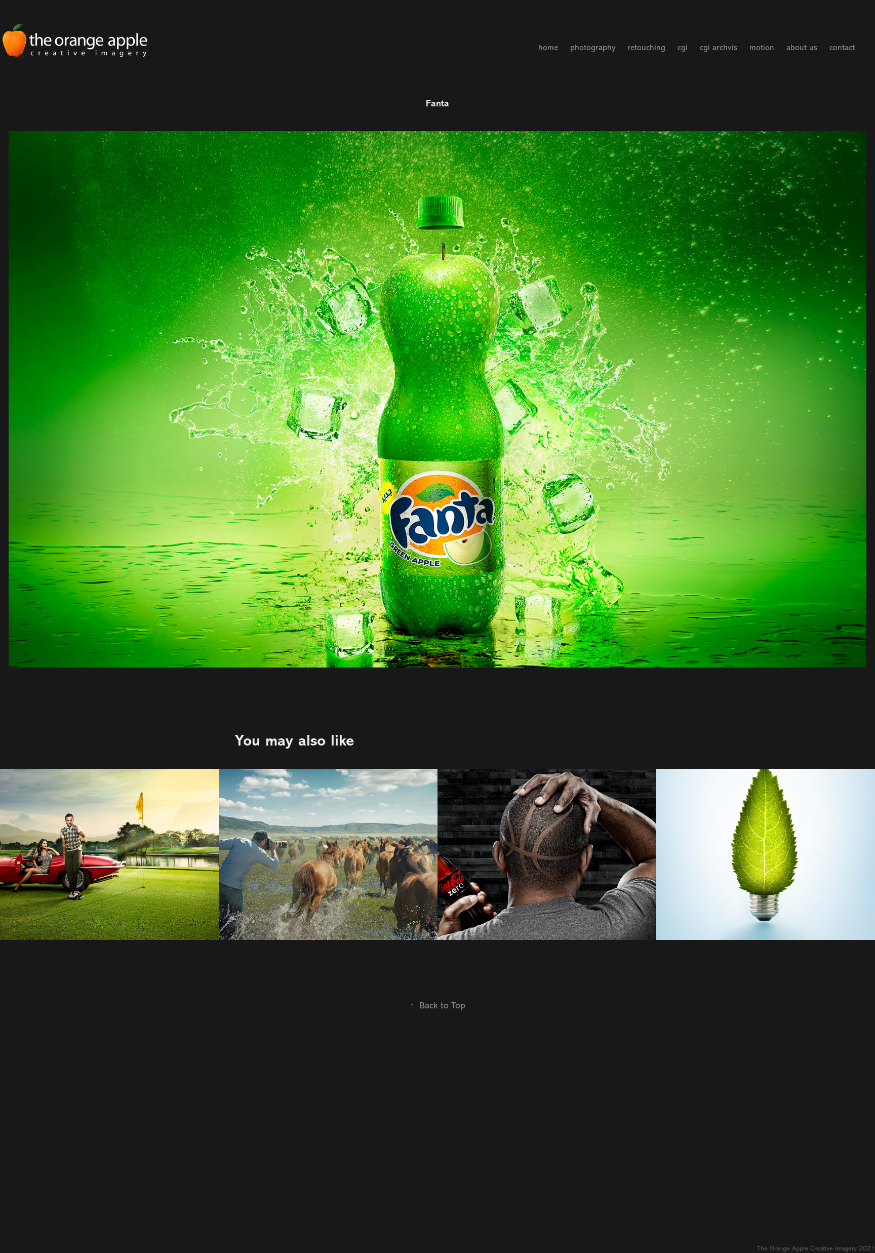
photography (592, 47)
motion (761, 47)
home (548, 47)
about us (801, 47)
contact (842, 47)
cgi (683, 47)
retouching (646, 47)
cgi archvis (718, 47)
